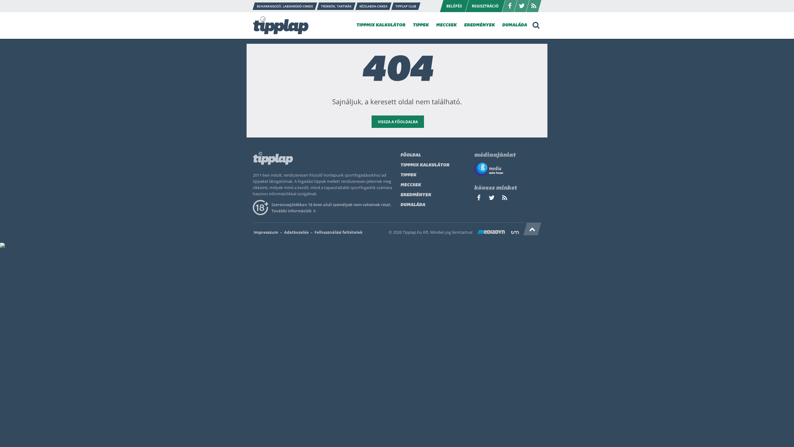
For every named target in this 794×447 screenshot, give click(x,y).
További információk (291, 211)
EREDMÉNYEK (479, 25)
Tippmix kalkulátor (424, 165)
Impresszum (266, 232)
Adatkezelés (296, 232)
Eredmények (415, 195)
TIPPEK (421, 25)
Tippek (408, 175)
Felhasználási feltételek (338, 232)
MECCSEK (446, 25)
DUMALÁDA (514, 25)
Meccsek (410, 185)
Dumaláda (412, 205)
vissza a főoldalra (398, 121)
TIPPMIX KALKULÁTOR (380, 25)
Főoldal (410, 155)
